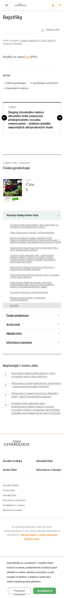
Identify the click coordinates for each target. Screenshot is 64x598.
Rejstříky (14, 305)
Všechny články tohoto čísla (22, 215)
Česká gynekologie (17, 315)
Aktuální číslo (14, 333)
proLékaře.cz (18, 6)
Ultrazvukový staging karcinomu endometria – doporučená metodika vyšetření (32, 268)
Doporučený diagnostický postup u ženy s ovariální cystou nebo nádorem (34, 276)
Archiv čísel (13, 324)
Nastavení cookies (12, 510)
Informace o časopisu (19, 342)
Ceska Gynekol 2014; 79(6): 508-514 (37, 40)
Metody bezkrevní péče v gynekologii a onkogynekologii (28, 299)
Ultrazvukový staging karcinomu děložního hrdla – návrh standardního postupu (34, 249)
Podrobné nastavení (19, 591)
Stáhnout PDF (52, 30)
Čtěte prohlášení (28, 535)
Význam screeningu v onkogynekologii (29, 292)
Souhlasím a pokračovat (44, 591)
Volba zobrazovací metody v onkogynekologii (32, 232)
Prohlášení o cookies (14, 505)
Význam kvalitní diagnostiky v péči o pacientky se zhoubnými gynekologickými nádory (34, 226)
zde (27, 56)
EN (59, 5)
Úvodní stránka (12, 461)
